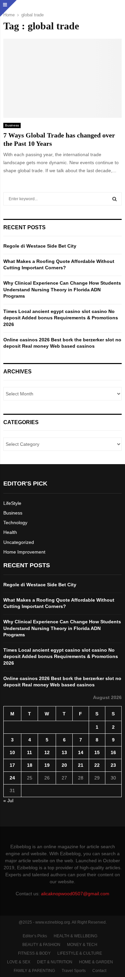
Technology (15, 522)
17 (12, 765)
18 (29, 765)
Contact (99, 970)
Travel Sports (74, 970)
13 (64, 752)
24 (12, 777)
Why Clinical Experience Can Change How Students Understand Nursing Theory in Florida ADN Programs (62, 289)
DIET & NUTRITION (54, 962)
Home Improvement (24, 552)
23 (113, 765)
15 (97, 752)
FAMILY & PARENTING (34, 970)
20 (64, 765)
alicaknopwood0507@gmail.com (75, 893)
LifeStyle (12, 503)
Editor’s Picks (35, 936)
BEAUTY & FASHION (41, 944)
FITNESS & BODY (34, 953)
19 (47, 765)
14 (80, 752)
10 (12, 752)
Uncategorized (18, 542)
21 (80, 765)
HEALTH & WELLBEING (75, 936)
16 (113, 752)
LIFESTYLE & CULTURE (79, 953)
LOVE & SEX (18, 962)
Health (10, 532)
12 (47, 752)
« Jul (8, 800)
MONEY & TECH (82, 944)
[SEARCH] (114, 199)
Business (12, 125)
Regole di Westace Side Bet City (39, 246)
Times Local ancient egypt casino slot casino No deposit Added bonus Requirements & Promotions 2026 (60, 318)
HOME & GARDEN (96, 962)
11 (29, 752)
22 (97, 765)
